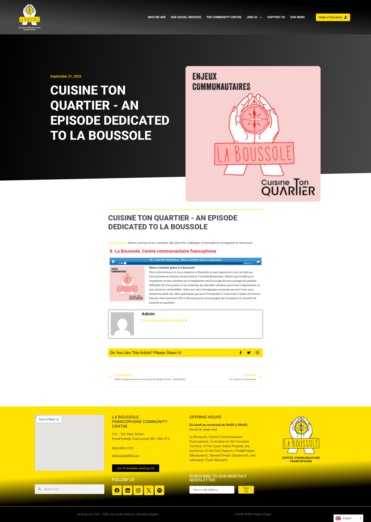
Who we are (157, 17)
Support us (276, 17)
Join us (252, 17)
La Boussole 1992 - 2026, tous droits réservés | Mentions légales (118, 514)
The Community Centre (223, 17)
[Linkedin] (127, 490)
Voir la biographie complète (163, 320)
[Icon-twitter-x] (149, 490)
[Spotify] (159, 490)
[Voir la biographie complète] (186, 320)
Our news (297, 17)
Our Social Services (186, 17)
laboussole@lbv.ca (125, 455)
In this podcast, (117, 242)
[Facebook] (117, 490)
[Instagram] (138, 490)
